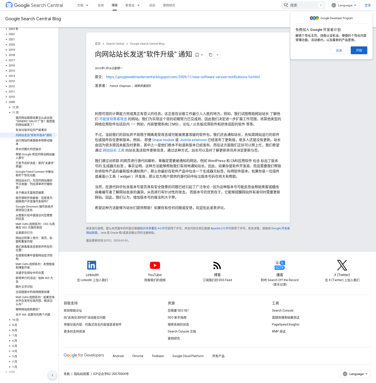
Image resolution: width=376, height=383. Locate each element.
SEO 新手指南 (177, 317)
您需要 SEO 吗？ (179, 310)
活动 (152, 5)
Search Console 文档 (182, 331)
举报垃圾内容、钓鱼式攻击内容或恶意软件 (93, 324)
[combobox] (303, 5)
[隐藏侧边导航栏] (52, 375)
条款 (67, 374)
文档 (80, 5)
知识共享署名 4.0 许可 (154, 228)
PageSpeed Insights (285, 324)
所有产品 (218, 356)
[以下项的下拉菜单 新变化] (140, 5)
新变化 (130, 5)
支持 (101, 5)
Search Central (47, 5)
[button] (28, 29)
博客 (115, 5)
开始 (359, 50)
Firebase (158, 356)
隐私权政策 (81, 374)
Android (118, 356)
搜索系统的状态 (178, 324)
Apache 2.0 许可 (221, 228)
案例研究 (169, 5)
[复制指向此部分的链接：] (99, 105)
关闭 (339, 50)
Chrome (137, 356)
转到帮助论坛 (73, 310)
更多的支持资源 (74, 331)
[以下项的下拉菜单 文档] (88, 5)
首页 (98, 43)
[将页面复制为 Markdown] (211, 55)
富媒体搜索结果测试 (285, 317)
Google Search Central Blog (33, 19)
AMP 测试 (278, 331)
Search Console (283, 310)
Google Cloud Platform (188, 356)
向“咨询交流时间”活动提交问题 (85, 317)
